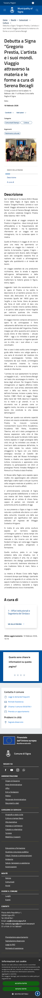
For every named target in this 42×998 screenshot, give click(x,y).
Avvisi (7, 885)
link (10, 979)
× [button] (39, 960)
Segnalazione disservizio (15, 940)
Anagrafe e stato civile (14, 814)
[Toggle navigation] (4, 10)
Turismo (8, 833)
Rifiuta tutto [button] (20, 989)
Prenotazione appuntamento (16, 937)
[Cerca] (37, 10)
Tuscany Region (10, 2)
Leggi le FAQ (10, 944)
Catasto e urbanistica (13, 829)
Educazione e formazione (15, 848)
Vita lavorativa (11, 822)
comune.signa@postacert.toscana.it (20, 923)
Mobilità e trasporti (13, 836)
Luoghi (8, 896)
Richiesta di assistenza (14, 948)
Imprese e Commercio (13, 825)
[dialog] (21, 978)
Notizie (8, 878)
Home (5, 20)
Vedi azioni (20, 112)
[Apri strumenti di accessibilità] (37, 993)
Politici (8, 795)
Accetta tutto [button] (21, 983)
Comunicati (23, 20)
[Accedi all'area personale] (33, 3)
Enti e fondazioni (12, 792)
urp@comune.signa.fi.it (16, 920)
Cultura (6, 22)
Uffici (7, 788)
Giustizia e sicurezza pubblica (16, 851)
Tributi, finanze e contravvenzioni (18, 855)
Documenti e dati (12, 803)
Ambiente (9, 859)
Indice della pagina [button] (15, 170)
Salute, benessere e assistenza (17, 863)
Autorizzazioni (11, 866)
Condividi (8, 112)
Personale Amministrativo (15, 799)
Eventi (7, 899)
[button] (21, 994)
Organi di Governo (12, 780)
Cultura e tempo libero (14, 818)
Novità (13, 20)
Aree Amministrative (13, 784)
